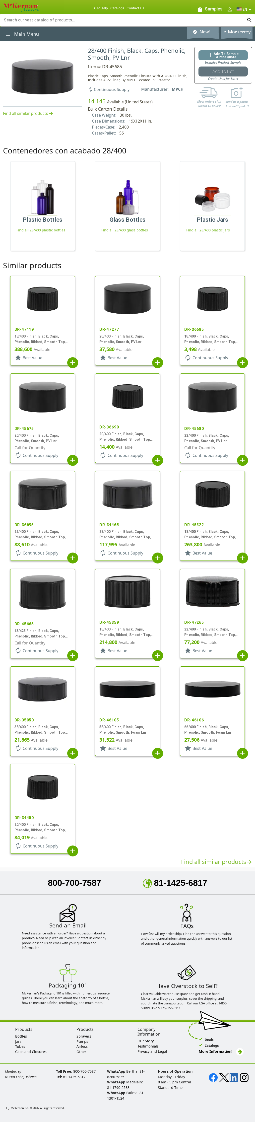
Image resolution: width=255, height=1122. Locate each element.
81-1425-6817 (180, 883)
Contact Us (135, 8)
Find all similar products (28, 114)
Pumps (82, 1041)
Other (81, 1051)
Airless (82, 1046)
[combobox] (123, 20)
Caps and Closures (31, 1051)
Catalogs (117, 8)
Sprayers (83, 1036)
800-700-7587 (74, 883)
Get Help (101, 8)
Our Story (145, 1041)
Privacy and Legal (152, 1051)
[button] (245, 9)
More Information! (215, 1051)
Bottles (21, 1036)
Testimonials (148, 1046)
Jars (18, 1041)
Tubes (20, 1046)
